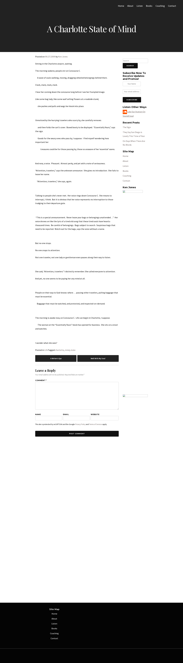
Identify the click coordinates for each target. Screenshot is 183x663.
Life (46, 350)
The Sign (127, 127)
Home (121, 5)
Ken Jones (63, 56)
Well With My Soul (98, 358)
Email (66, 414)
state (72, 350)
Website (95, 414)
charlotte (59, 350)
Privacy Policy (80, 424)
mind (67, 350)
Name (38, 414)
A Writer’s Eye (55, 358)
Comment (40, 380)
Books (149, 5)
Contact (172, 5)
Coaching (160, 5)
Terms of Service (95, 424)
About (130, 5)
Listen (140, 5)
